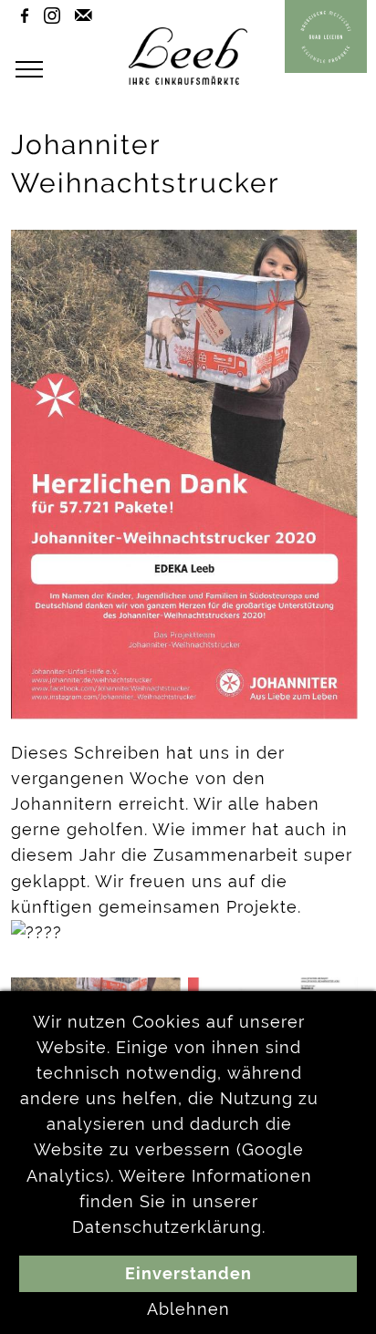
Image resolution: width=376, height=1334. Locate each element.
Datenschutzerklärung (167, 1227)
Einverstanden (188, 1274)
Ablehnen (188, 1309)
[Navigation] (34, 70)
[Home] (188, 79)
